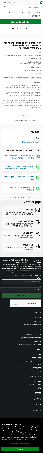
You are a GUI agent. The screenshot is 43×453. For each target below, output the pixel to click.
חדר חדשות (37, 368)
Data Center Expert (30, 142)
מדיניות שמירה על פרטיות (21, 275)
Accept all (20, 449)
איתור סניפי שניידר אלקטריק (31, 338)
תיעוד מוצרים (36, 318)
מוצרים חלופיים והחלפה (32, 324)
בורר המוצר (37, 321)
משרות (38, 355)
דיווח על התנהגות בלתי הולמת (30, 361)
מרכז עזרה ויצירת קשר (33, 334)
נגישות (39, 365)
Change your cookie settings (20, 443)
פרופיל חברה (36, 358)
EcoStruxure (36, 381)
